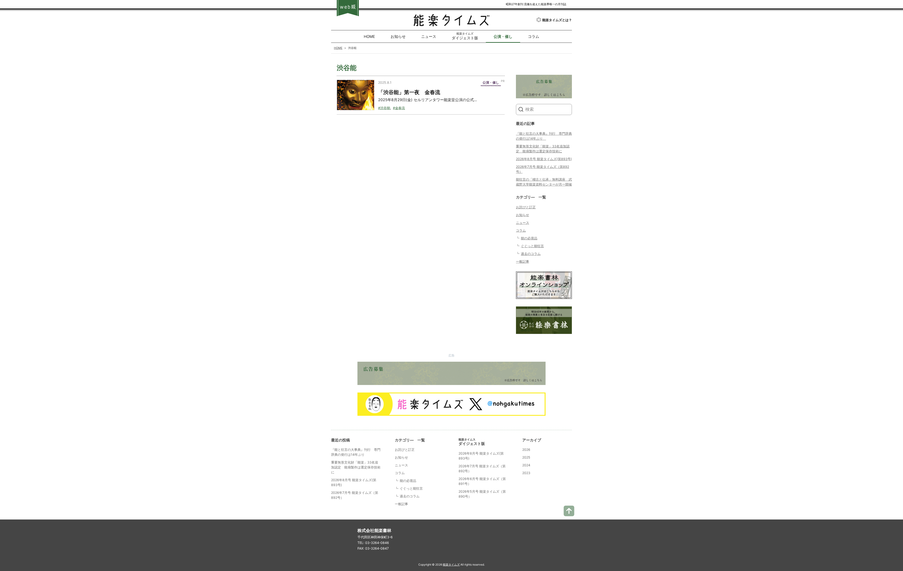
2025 (526, 457)
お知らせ (522, 215)
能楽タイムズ (451, 564)
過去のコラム (531, 254)
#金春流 (399, 108)
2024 (526, 465)
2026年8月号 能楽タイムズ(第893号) (544, 159)
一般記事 (522, 261)
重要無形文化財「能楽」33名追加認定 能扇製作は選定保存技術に (355, 467)
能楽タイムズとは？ (557, 20)
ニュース (522, 223)
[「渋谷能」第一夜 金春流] (355, 95)
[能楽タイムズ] (451, 22)
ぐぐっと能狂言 (532, 246)
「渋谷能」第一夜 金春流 (409, 92)
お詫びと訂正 (526, 207)
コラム (521, 230)
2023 (526, 473)
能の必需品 (529, 238)
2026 (526, 450)
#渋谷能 (384, 108)
